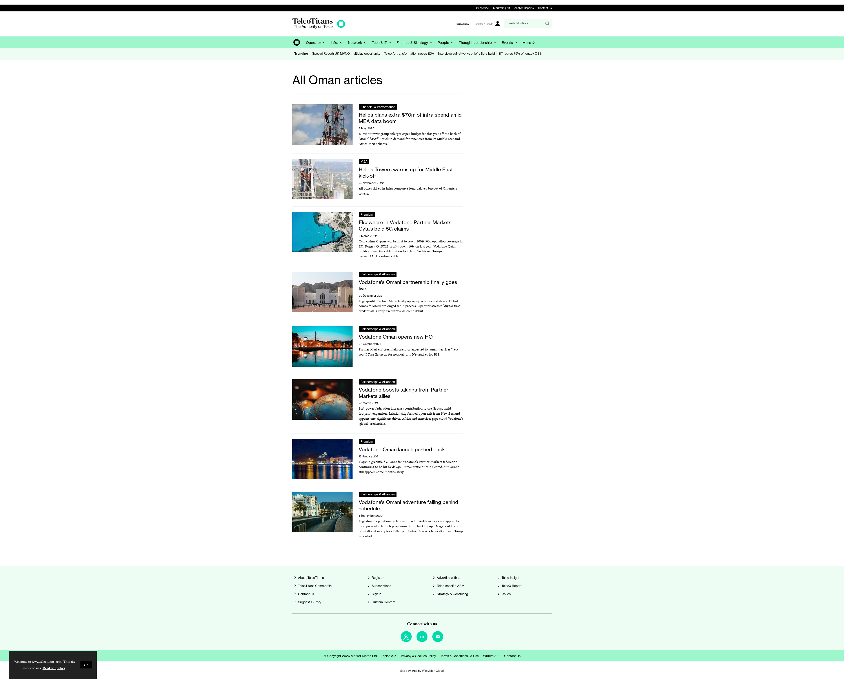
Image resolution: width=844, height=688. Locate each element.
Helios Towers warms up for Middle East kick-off (406, 172)
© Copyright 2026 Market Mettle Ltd (350, 656)
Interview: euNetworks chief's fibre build (466, 54)
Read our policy (54, 667)
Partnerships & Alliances (377, 274)
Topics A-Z (389, 656)
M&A (363, 162)
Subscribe (482, 8)
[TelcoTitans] (318, 27)
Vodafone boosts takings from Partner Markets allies (403, 392)
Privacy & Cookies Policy (418, 656)
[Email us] (438, 636)
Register (378, 578)
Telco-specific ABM (450, 586)
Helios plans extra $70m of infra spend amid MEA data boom (410, 118)
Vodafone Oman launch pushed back (402, 449)
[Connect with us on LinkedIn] (422, 636)
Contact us (306, 594)
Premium (366, 215)
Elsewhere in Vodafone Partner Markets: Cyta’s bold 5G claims (406, 225)
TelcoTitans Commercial (315, 586)
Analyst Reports (524, 8)
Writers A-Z (491, 656)
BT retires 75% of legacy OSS (520, 54)
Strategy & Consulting (452, 594)
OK (86, 665)
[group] (527, 42)
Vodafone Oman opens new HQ (396, 337)
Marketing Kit (501, 8)
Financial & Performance (377, 107)
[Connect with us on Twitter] (406, 636)
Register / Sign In (483, 23)
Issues (506, 594)
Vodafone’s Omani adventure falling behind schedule (408, 505)
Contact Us (545, 8)
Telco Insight (510, 578)
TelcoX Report (512, 586)
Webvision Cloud (433, 670)
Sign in (376, 594)
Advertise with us (449, 578)
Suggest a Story (309, 602)
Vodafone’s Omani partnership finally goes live (408, 285)
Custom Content (383, 602)
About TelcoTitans (311, 578)
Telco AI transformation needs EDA (409, 54)
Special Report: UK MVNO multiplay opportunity (346, 54)
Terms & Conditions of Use (459, 656)
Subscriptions (381, 586)
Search (547, 23)
